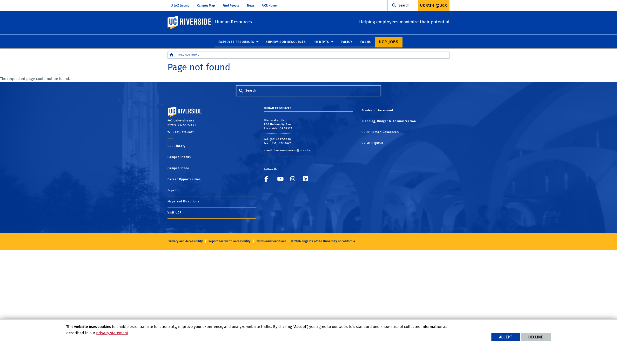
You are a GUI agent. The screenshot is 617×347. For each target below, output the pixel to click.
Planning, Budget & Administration (389, 121)
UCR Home (269, 5)
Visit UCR (174, 212)
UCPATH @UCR (372, 143)
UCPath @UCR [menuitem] (433, 5)
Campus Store (178, 168)
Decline (535, 337)
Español (174, 190)
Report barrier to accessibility (229, 241)
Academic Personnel (378, 110)
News (251, 5)
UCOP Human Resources (380, 132)
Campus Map (206, 5)
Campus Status (179, 157)
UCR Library (177, 146)
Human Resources (233, 22)
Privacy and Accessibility (185, 241)
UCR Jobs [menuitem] (389, 42)
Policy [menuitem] (347, 42)
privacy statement (112, 333)
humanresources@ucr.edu (292, 150)
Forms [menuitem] (365, 42)
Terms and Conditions (271, 241)
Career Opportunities (184, 179)
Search (403, 5)
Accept (505, 337)
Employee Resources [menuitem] (236, 42)
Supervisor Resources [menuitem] (286, 42)
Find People (231, 5)
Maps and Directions (183, 201)
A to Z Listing (180, 5)
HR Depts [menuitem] (321, 42)
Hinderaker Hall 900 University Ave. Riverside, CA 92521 (278, 124)
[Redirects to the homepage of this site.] (171, 55)
